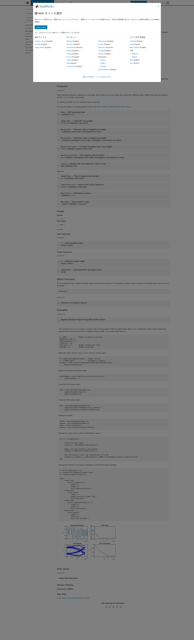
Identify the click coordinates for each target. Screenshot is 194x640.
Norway (101, 44)
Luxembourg (70, 66)
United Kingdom (104, 69)
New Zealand (134, 47)
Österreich (102, 47)
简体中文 (135, 54)
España (69, 50)
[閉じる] (158, 6)
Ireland (68, 60)
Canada (37, 44)
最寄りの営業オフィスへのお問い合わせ (97, 77)
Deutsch (103, 60)
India (131, 44)
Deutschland (70, 47)
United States (39, 47)
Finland (69, 54)
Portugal (101, 50)
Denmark (69, 44)
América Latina (40, 41)
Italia (68, 63)
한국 (131, 63)
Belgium (69, 41)
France (69, 57)
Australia (133, 41)
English (102, 63)
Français (103, 66)
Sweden (101, 54)
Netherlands (102, 41)
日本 (131, 60)
